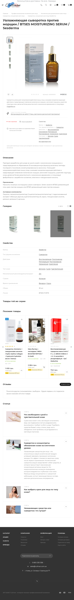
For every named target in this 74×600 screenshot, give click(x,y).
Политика (24, 540)
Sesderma (49, 125)
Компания (25, 533)
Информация (46, 533)
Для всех (51, 136)
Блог (41, 537)
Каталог (6, 533)
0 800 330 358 (37, 562)
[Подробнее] (66, 413)
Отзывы (23, 545)
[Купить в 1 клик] (44, 326)
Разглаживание (44, 134)
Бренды (6, 545)
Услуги (6, 541)
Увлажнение (54, 134)
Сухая (56, 136)
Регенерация (52, 131)
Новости (23, 537)
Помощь (61, 533)
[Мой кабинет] (50, 5)
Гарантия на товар (64, 542)
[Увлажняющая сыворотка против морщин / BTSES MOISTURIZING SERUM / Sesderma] (41, 63)
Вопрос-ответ (44, 540)
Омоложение (43, 131)
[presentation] (3, 347)
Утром (48, 283)
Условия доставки (63, 540)
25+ (40, 274)
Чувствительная (44, 138)
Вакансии (24, 542)
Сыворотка (59, 127)
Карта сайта (62, 545)
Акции (5, 537)
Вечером (42, 283)
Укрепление (63, 134)
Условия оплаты (63, 537)
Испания (42, 278)
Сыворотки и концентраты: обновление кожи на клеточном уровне (39, 445)
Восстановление (53, 129)
